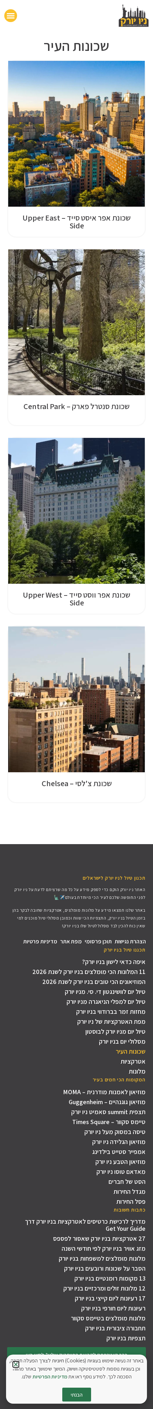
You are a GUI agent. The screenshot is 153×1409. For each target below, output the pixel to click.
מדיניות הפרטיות (49, 1376)
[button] (16, 1364)
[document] (76, 704)
